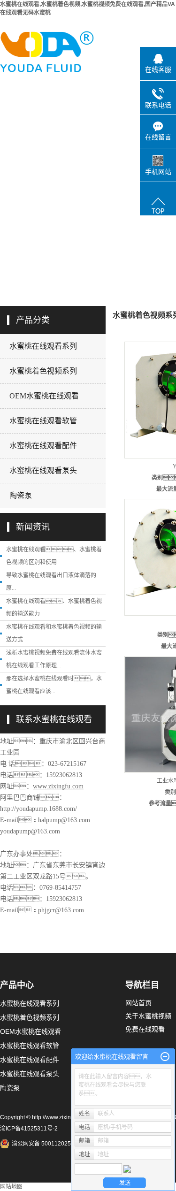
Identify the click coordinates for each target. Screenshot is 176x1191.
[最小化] (165, 1056)
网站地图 (11, 1186)
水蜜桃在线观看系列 (43, 346)
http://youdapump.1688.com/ (38, 808)
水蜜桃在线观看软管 (43, 421)
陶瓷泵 (20, 495)
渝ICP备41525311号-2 (29, 1128)
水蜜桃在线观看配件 (43, 446)
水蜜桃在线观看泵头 (43, 470)
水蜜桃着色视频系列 (43, 371)
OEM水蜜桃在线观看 (44, 396)
